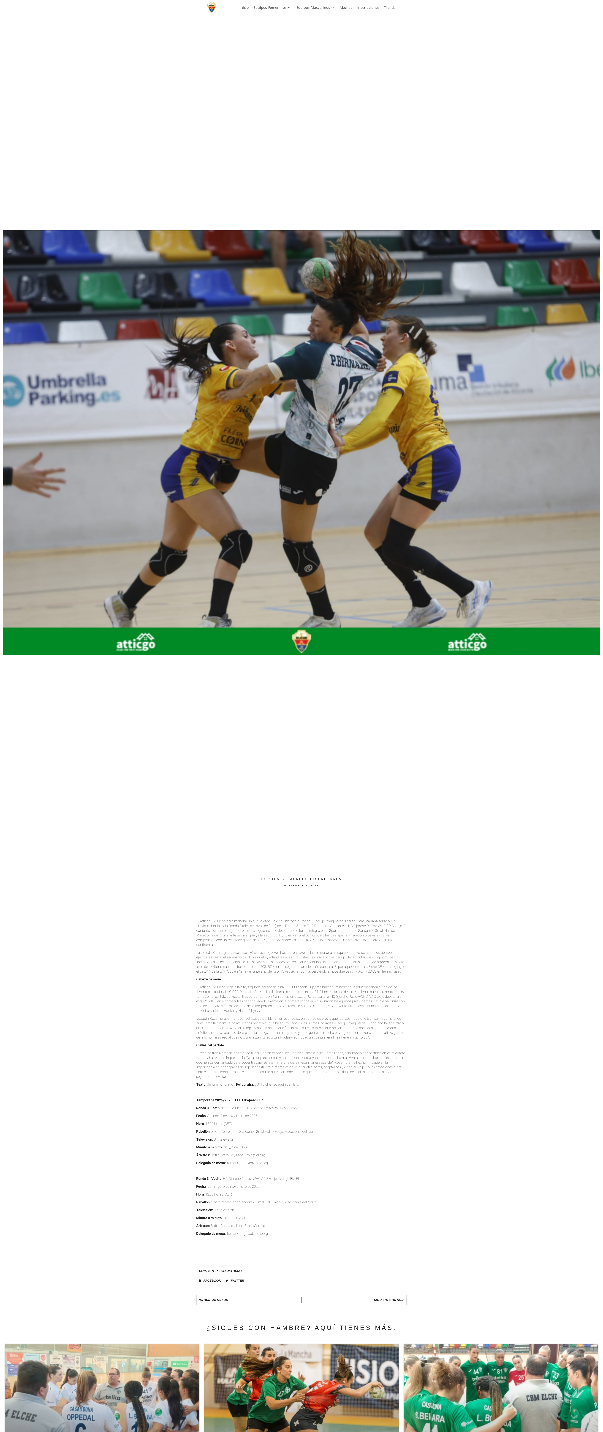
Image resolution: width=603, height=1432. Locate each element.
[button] (209, 1280)
